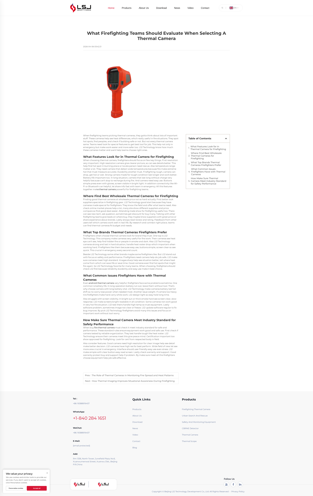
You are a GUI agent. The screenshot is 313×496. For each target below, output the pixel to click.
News (177, 8)
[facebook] (233, 484)
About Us (144, 8)
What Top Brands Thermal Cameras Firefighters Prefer (206, 163)
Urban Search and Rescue (194, 416)
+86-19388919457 (81, 403)
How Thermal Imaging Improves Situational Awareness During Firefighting (133, 381)
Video (190, 8)
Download (161, 8)
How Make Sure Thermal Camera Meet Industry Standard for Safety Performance (208, 181)
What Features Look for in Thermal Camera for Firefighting (208, 148)
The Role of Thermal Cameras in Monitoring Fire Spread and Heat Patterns (133, 375)
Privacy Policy (238, 491)
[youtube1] (226, 484)
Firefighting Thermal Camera (194, 409)
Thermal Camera (190, 435)
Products (126, 8)
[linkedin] (240, 484)
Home (111, 8)
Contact (205, 8)
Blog (134, 447)
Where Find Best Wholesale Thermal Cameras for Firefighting (206, 156)
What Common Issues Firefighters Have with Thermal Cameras (208, 172)
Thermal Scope (189, 441)
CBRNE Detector (190, 428)
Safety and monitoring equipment (194, 422)
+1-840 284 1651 (89, 418)
